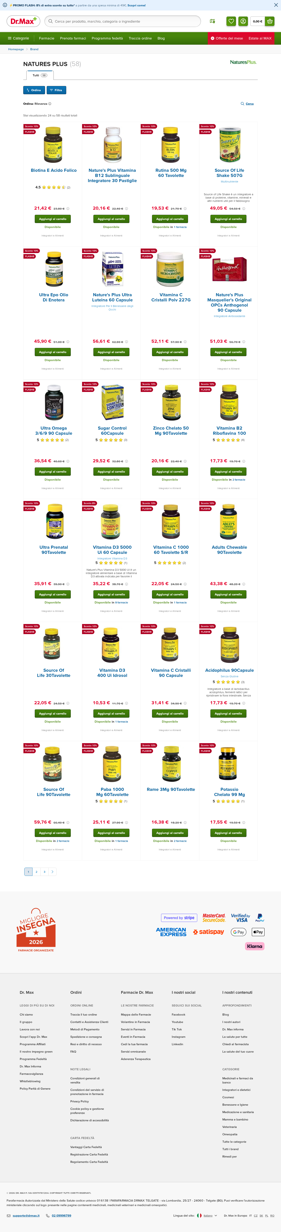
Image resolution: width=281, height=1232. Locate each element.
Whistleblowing (30, 1081)
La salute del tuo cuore (238, 1051)
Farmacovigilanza (31, 1073)
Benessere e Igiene (235, 1104)
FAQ (73, 1051)
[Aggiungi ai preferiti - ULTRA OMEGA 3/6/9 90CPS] (77, 385)
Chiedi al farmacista (235, 1044)
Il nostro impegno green (36, 1051)
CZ (256, 1215)
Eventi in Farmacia (133, 1036)
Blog (161, 38)
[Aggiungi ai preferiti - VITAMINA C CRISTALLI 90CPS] (194, 627)
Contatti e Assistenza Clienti (89, 1022)
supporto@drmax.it (26, 1215)
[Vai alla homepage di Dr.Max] (23, 21)
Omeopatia (229, 1134)
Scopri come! (137, 5)
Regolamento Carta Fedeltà (89, 1161)
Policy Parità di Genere (35, 1088)
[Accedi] (243, 21)
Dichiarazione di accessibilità (89, 1120)
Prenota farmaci (73, 38)
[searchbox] (122, 21)
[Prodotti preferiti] (231, 21)
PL (266, 1215)
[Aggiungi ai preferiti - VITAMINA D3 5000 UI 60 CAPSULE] (136, 504)
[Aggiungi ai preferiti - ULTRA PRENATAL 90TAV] (77, 504)
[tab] (40, 75)
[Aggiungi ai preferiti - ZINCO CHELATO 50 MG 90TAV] (194, 385)
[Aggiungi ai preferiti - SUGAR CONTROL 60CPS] (136, 385)
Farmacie (46, 38)
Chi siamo (26, 1014)
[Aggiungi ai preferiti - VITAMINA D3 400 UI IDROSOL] (136, 627)
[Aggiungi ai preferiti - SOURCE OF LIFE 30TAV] (77, 627)
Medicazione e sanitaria (238, 1112)
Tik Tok (177, 1029)
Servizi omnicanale (133, 1051)
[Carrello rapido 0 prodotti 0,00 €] (269, 21)
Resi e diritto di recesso (86, 1044)
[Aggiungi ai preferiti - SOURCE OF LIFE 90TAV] (77, 746)
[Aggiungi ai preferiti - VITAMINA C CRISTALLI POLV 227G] (194, 251)
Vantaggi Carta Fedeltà (86, 1147)
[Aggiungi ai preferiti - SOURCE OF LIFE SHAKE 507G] (253, 127)
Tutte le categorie (234, 1141)
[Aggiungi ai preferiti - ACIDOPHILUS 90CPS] (253, 627)
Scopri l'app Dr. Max (33, 1036)
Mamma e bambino (235, 1119)
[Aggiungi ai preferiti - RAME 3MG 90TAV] (194, 746)
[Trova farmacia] (212, 21)
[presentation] (52, 144)
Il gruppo (26, 1022)
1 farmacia (180, 227)
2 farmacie (238, 479)
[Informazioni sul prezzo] (68, 208)
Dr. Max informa (233, 1029)
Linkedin (177, 1044)
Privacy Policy (79, 1101)
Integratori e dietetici (236, 1089)
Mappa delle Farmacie (136, 1014)
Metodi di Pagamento (85, 1029)
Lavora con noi (30, 1029)
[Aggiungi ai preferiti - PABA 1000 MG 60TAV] (136, 746)
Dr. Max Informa (30, 1066)
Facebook (178, 1014)
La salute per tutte (234, 1036)
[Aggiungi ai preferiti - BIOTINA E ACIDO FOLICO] (77, 127)
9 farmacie (121, 602)
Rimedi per (229, 1156)
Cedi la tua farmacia (134, 1044)
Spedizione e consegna (86, 1036)
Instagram (178, 1036)
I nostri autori (231, 1022)
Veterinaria (229, 1127)
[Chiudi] (276, 5)
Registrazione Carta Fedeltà (89, 1154)
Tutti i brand (230, 1149)
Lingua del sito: (184, 1215)
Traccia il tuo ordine (83, 1014)
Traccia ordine (140, 38)
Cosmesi (228, 1097)
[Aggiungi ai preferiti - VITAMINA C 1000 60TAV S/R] (194, 504)
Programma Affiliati (32, 1044)
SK (261, 1215)
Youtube (177, 1022)
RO (272, 1215)
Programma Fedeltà (33, 1059)
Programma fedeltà (107, 38)
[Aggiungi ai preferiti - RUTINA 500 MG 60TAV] (194, 127)
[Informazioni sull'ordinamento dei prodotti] (50, 103)
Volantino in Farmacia (135, 1022)
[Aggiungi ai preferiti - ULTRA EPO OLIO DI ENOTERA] (77, 251)
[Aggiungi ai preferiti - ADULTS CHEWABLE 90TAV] (253, 504)
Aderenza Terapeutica (136, 1059)
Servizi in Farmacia (133, 1029)
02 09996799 (61, 1215)
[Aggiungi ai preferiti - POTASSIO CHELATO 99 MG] (253, 746)
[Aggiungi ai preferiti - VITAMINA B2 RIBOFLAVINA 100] (253, 385)
